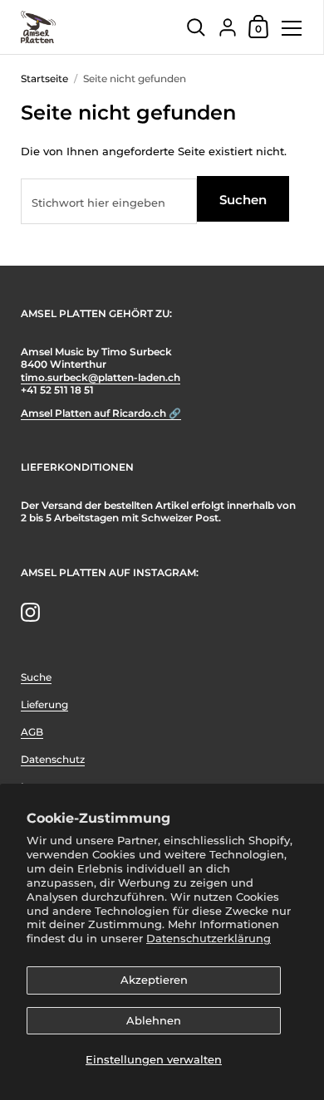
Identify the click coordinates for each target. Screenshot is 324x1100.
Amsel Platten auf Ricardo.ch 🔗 (101, 413)
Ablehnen (153, 1020)
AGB (32, 732)
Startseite (44, 78)
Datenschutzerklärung (208, 938)
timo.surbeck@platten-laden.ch (100, 377)
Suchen (243, 200)
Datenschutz (53, 759)
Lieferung (44, 704)
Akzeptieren (154, 979)
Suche (36, 677)
